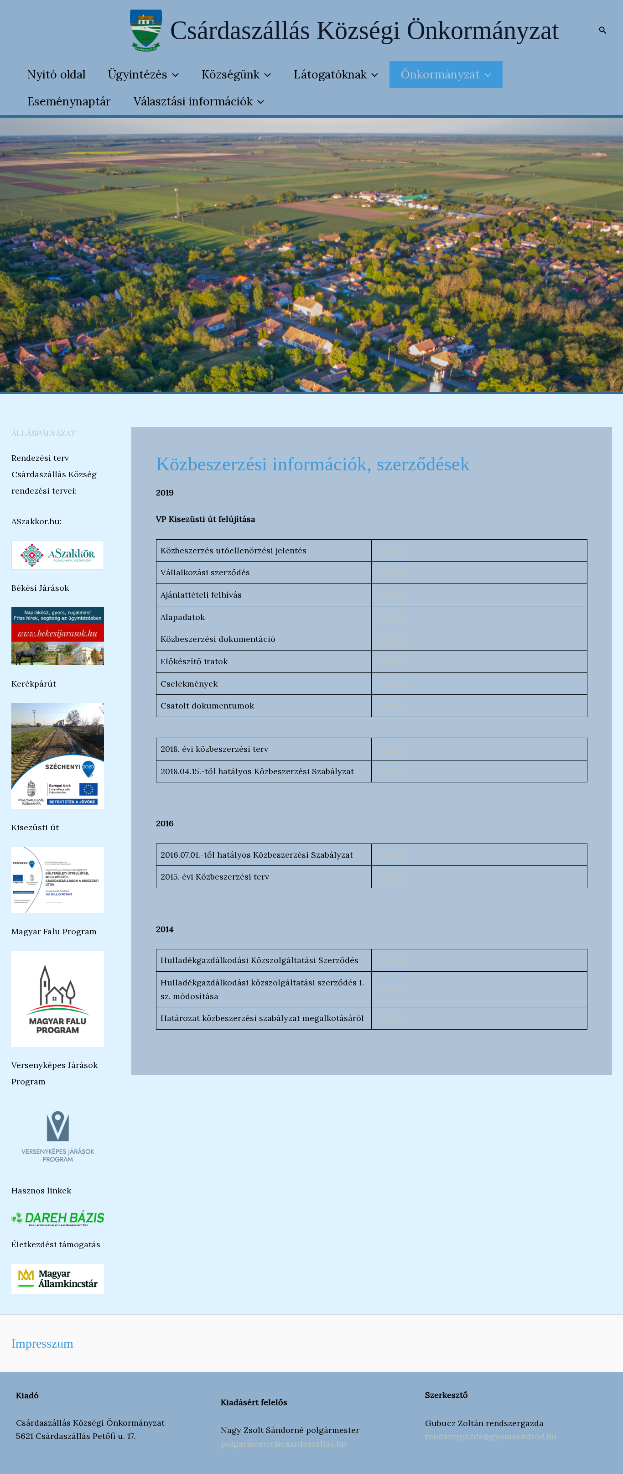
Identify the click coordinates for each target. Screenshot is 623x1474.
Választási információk (193, 101)
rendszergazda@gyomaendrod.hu (491, 1436)
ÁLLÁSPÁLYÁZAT (43, 433)
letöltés (391, 550)
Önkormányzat (440, 74)
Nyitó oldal (56, 74)
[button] (603, 30)
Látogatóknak (330, 74)
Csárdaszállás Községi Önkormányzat (364, 30)
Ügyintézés (137, 74)
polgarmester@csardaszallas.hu (284, 1443)
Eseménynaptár (69, 101)
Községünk (231, 74)
